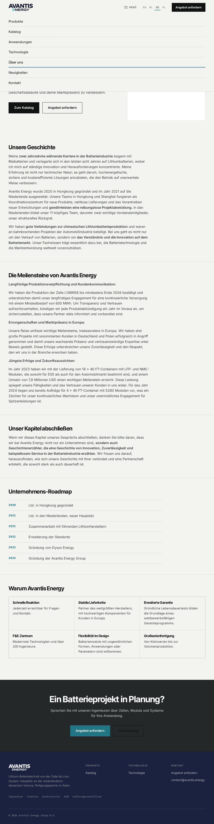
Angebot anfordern (188, 7)
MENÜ (132, 7)
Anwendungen (20, 42)
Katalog (15, 32)
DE (157, 7)
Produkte (16, 21)
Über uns (16, 62)
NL (151, 7)
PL (164, 7)
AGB (66, 796)
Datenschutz (51, 796)
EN (144, 7)
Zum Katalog (24, 108)
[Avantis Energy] (21, 7)
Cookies (32, 796)
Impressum (16, 796)
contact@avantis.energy (188, 780)
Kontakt (15, 83)
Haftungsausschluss (87, 796)
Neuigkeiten (18, 72)
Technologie (18, 52)
